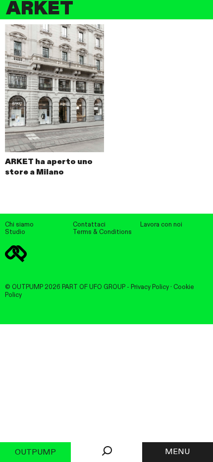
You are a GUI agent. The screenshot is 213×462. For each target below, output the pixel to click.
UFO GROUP (107, 287)
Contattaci (89, 225)
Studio (15, 232)
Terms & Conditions (102, 232)
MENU (177, 452)
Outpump (35, 453)
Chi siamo (19, 225)
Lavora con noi (161, 225)
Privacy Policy (150, 287)
